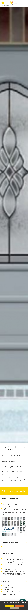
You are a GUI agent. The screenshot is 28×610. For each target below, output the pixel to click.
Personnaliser (14, 608)
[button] (2, 526)
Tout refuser (19, 605)
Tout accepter (10, 605)
